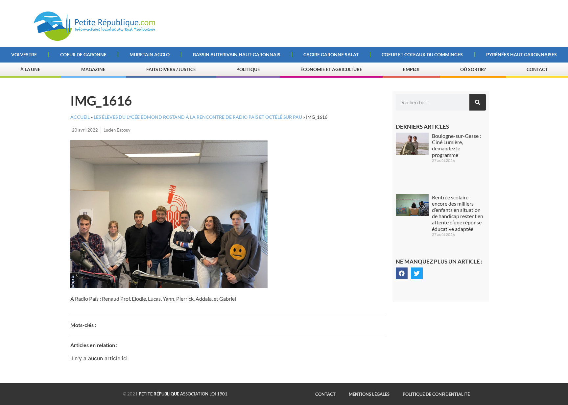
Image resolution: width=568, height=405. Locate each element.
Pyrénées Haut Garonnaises (521, 54)
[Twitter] (417, 273)
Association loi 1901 (183, 393)
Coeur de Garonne (83, 54)
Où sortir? (473, 69)
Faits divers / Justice (171, 69)
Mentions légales (369, 394)
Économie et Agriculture (331, 69)
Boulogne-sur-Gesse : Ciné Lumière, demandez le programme (456, 145)
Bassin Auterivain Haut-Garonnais (236, 54)
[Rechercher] (477, 102)
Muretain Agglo (150, 54)
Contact (537, 69)
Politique (248, 69)
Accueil (80, 117)
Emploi (411, 69)
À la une (30, 69)
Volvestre (24, 54)
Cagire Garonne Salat (331, 54)
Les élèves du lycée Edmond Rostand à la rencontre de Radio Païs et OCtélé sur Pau (198, 117)
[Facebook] (402, 273)
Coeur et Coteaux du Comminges (422, 54)
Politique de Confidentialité (436, 394)
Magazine (93, 69)
